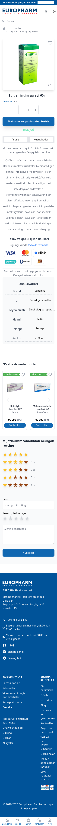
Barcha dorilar (11, 683)
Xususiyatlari (41, 139)
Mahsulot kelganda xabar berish (28, 121)
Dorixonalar (48, 754)
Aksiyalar (8, 743)
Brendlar (8, 707)
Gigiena (7, 733)
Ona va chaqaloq (13, 727)
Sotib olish (15, 425)
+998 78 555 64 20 (16, 620)
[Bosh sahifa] (4, 28)
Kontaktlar (47, 723)
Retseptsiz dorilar (13, 702)
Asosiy (15, 139)
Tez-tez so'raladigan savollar (48, 762)
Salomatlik (9, 688)
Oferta (44, 695)
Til (46, 11)
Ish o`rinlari (47, 700)
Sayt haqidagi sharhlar (46, 775)
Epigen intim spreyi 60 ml (24, 31)
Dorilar (17, 28)
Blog (43, 705)
